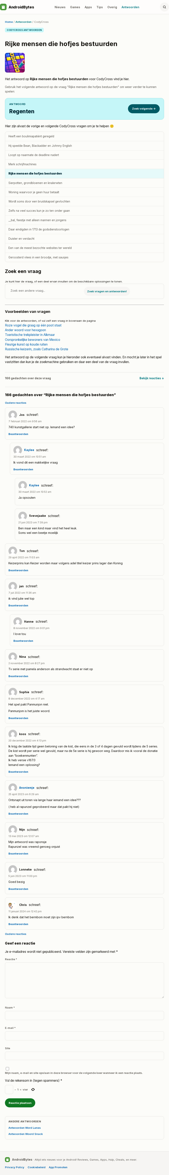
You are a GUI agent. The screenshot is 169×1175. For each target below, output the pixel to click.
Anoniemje (26, 787)
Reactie (11, 959)
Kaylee (29, 450)
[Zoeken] (164, 7)
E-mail (10, 1027)
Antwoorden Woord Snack (25, 1134)
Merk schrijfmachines (22, 164)
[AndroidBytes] (3, 7)
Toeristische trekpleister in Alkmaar (30, 335)
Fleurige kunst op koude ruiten (26, 344)
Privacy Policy (14, 1167)
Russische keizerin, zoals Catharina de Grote (36, 349)
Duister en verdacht (21, 238)
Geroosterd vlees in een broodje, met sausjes (38, 257)
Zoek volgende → (144, 108)
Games (75, 7)
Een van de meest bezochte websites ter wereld (40, 248)
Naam (10, 1007)
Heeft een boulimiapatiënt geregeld (31, 136)
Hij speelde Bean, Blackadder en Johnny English (40, 145)
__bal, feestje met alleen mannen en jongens (37, 220)
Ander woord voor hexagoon (25, 330)
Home (9, 21)
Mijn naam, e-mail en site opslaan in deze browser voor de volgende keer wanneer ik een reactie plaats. (74, 1072)
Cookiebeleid (37, 1167)
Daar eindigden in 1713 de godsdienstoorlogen (38, 229)
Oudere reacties (15, 402)
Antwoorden (130, 7)
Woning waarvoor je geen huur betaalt (33, 192)
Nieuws (60, 7)
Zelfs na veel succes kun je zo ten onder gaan (39, 210)
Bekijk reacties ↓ (152, 378)
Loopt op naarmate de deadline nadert (33, 155)
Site (7, 1048)
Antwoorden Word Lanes (24, 1127)
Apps (88, 7)
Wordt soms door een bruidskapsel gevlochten (39, 201)
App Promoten (58, 1167)
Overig (112, 7)
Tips (99, 7)
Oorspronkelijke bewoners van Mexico (32, 340)
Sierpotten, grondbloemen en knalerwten (35, 183)
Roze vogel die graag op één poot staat (33, 325)
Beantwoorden (18, 434)
